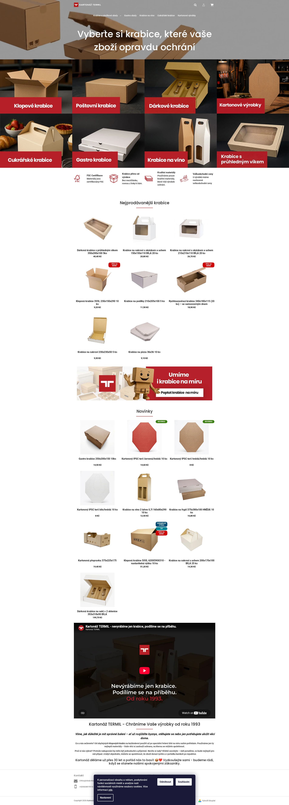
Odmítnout (165, 781)
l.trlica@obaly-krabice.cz (89, 781)
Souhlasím (183, 781)
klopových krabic (117, 743)
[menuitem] (107, 16)
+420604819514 (86, 787)
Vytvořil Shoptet (208, 801)
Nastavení (105, 797)
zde (110, 789)
